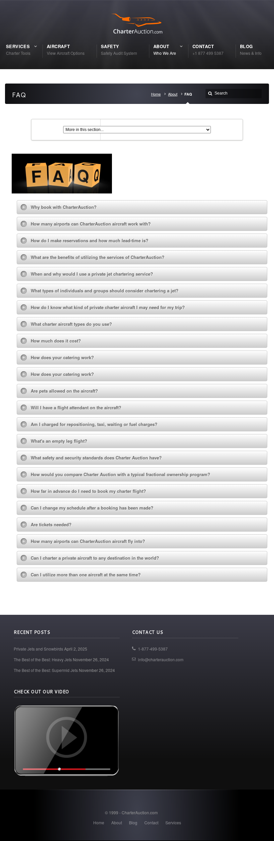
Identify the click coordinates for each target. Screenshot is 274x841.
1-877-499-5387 (153, 649)
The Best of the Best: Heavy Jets (43, 659)
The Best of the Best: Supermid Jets (46, 670)
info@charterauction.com (160, 659)
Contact (151, 822)
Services (173, 822)
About (172, 94)
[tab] (142, 207)
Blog (133, 822)
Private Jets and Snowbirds (38, 649)
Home (156, 94)
